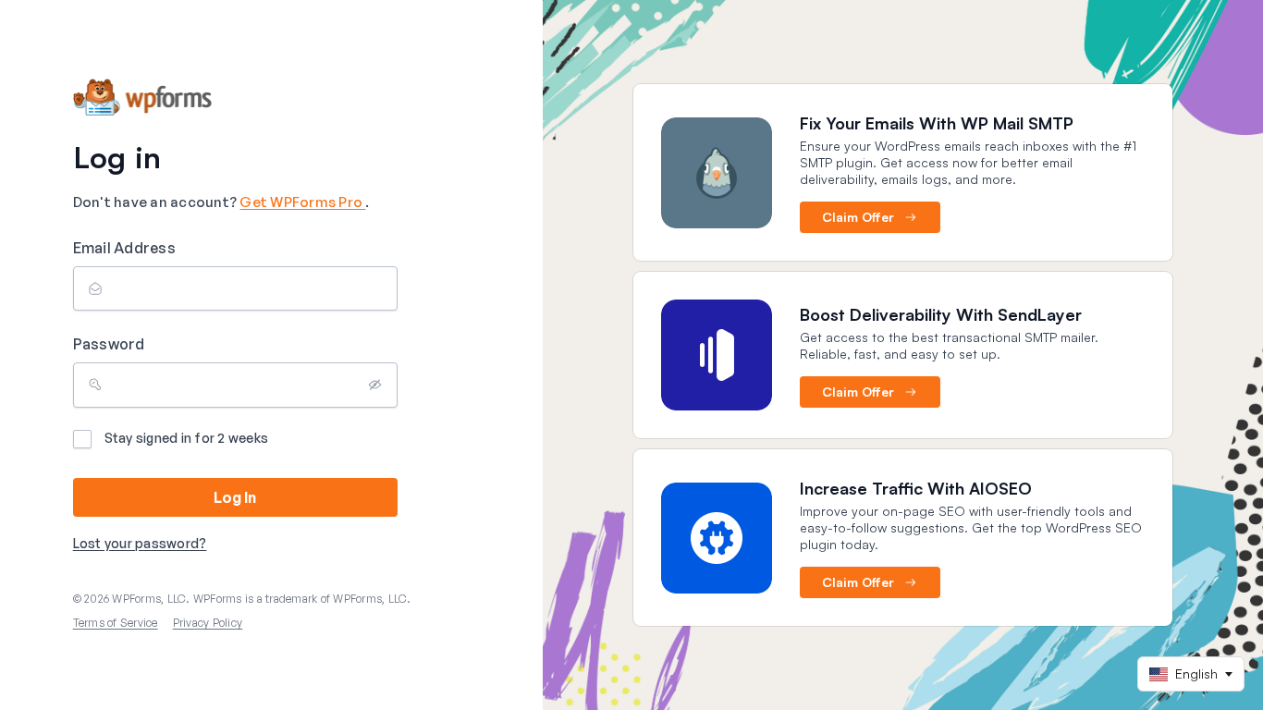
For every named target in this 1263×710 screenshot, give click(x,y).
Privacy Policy (208, 623)
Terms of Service (115, 623)
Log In (235, 497)
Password (109, 344)
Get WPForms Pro (302, 202)
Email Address (124, 248)
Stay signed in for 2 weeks (186, 438)
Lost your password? (140, 543)
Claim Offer (858, 217)
